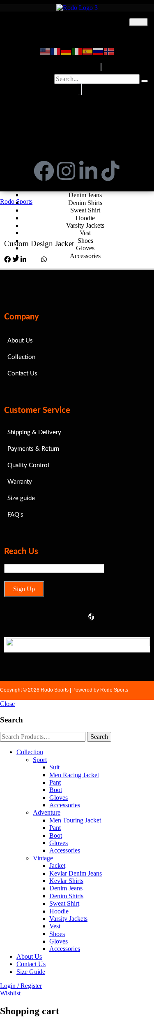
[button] (79, 89)
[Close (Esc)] (127, 9)
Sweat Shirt (64, 903)
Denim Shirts (66, 895)
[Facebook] (44, 171)
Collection (76, 21)
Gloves (58, 797)
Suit (54, 767)
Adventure (46, 812)
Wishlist (10, 993)
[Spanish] (88, 50)
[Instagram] (66, 171)
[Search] (144, 81)
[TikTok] (91, 616)
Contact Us (31, 963)
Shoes (57, 933)
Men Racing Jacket (74, 774)
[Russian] (98, 50)
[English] (45, 50)
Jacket (57, 865)
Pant (55, 782)
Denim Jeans (66, 888)
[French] (56, 50)
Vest (54, 925)
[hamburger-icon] (138, 22)
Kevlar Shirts (66, 880)
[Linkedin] (88, 171)
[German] (66, 50)
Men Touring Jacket (75, 820)
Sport (85, 35)
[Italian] (77, 50)
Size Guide (30, 971)
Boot (55, 789)
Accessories (64, 804)
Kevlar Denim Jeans (75, 873)
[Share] (109, 9)
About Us (29, 956)
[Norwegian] (109, 50)
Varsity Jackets (68, 918)
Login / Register (21, 985)
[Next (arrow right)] (139, 512)
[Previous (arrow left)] (14, 512)
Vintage (43, 858)
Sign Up (24, 588)
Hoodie (59, 911)
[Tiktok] (110, 171)
